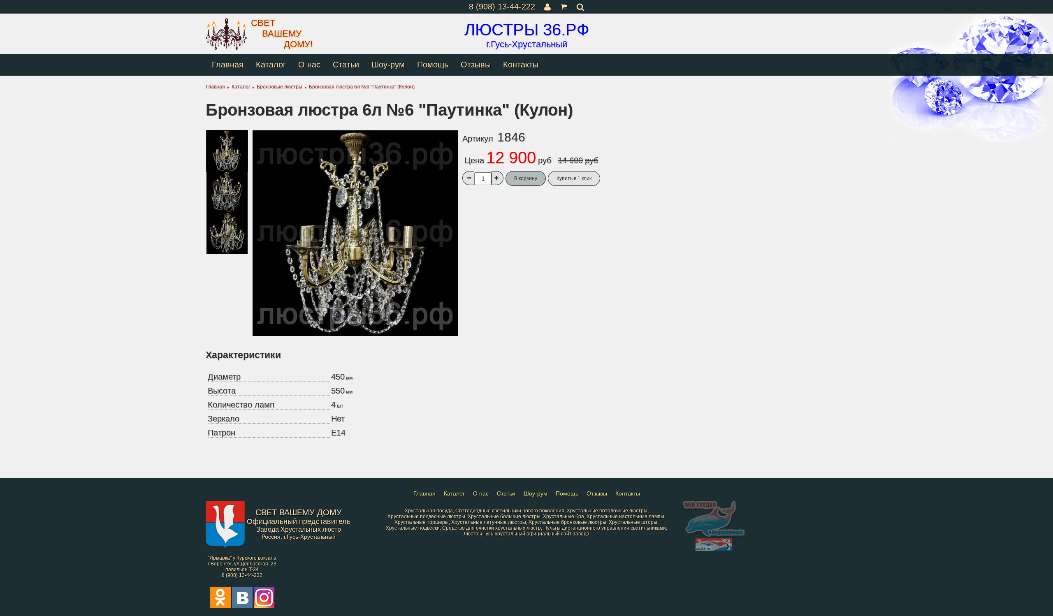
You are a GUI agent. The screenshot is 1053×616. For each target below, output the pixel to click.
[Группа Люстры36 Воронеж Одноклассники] (220, 606)
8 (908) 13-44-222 (502, 6)
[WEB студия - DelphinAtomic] (714, 536)
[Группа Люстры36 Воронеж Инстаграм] (264, 606)
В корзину (525, 178)
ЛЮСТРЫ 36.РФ (526, 30)
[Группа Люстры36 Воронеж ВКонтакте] (242, 606)
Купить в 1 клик (574, 178)
